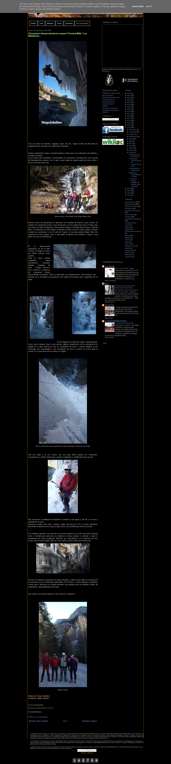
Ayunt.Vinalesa (107, 95)
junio (131, 143)
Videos (127, 227)
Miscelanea (129, 215)
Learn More (137, 6)
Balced (127, 238)
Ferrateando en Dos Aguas (134, 155)
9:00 (53, 708)
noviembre (133, 132)
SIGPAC (105, 106)
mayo (131, 146)
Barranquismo (39, 705)
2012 (129, 125)
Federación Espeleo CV (111, 97)
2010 (129, 188)
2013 (129, 123)
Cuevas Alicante (108, 104)
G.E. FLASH (109, 305)
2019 (129, 109)
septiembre (133, 137)
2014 (129, 121)
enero (131, 152)
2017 (129, 114)
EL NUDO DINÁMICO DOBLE (116, 321)
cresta (127, 225)
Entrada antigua (89, 721)
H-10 (106, 284)
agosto (131, 139)
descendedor (110, 266)
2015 (129, 118)
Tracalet (128, 235)
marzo (131, 148)
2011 (129, 127)
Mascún (128, 244)
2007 (129, 195)
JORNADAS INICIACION (111, 93)
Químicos (128, 252)
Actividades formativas (133, 219)
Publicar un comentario (38, 717)
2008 (129, 193)
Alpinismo (128, 208)
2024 (129, 98)
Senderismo (129, 223)
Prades (127, 248)
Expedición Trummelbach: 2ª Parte (135, 174)
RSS (105, 343)
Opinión (128, 229)
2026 (129, 93)
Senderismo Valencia (110, 108)
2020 (129, 107)
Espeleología (130, 204)
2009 (129, 191)
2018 (129, 111)
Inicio (65, 721)
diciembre (132, 130)
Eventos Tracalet (131, 206)
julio (130, 141)
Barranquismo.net (108, 102)
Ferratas (128, 217)
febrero (131, 150)
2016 (129, 116)
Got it (149, 6)
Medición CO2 (130, 246)
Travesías (128, 257)
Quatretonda (129, 250)
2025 (129, 95)
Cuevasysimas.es (108, 100)
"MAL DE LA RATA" (122, 268)
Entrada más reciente (38, 721)
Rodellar (128, 255)
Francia (127, 240)
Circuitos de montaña (132, 211)
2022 (129, 102)
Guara (127, 242)
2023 (129, 100)
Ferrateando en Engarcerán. (134, 169)
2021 (129, 105)
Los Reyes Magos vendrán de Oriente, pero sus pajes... (135, 182)
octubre (131, 134)
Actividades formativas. (133, 231)
